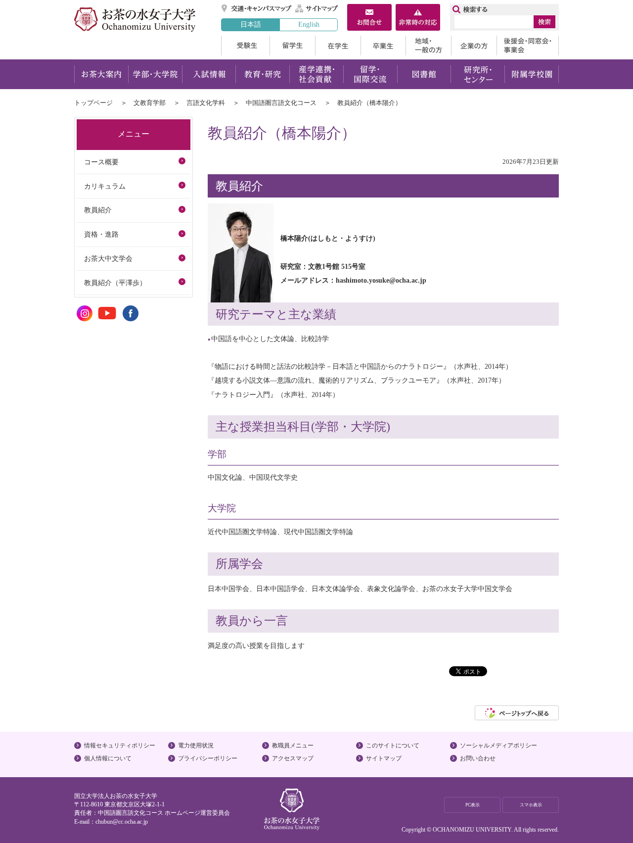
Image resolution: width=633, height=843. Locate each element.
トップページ (93, 102)
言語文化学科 (205, 102)
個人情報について (108, 758)
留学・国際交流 (370, 74)
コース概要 (101, 162)
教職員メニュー (293, 745)
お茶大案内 (101, 74)
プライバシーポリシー (207, 758)
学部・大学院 (155, 74)
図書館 (424, 74)
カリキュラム (105, 186)
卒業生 (383, 45)
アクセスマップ (293, 758)
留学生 (292, 45)
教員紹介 (98, 210)
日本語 (250, 24)
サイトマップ (317, 8)
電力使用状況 (196, 745)
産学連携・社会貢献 (316, 74)
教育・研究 (262, 74)
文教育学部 (150, 102)
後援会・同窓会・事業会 (528, 45)
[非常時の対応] (418, 18)
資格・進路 (101, 234)
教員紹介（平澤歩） (115, 283)
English (308, 24)
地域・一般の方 (428, 45)
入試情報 (208, 74)
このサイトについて (392, 745)
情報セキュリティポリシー (119, 745)
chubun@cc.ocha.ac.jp (121, 822)
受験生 (245, 45)
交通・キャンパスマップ (257, 8)
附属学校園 (532, 74)
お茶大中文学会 (108, 258)
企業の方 (474, 45)
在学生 (338, 45)
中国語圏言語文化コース (281, 102)
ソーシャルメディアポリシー (498, 745)
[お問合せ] (369, 18)
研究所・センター (478, 74)
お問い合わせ (478, 758)
